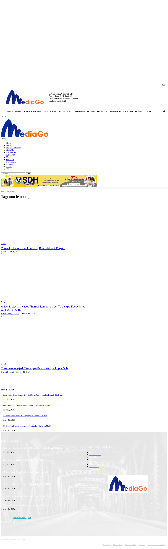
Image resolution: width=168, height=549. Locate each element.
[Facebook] (143, 83)
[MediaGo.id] (24, 136)
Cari (28, 174)
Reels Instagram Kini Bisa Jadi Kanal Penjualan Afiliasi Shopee (26, 405)
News (8, 143)
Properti (9, 164)
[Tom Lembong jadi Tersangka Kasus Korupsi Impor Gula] (44, 343)
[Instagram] (147, 83)
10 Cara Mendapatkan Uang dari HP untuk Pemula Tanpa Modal (27, 426)
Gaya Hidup (11, 150)
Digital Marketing (13, 148)
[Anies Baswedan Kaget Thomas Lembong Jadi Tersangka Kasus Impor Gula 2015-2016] (44, 281)
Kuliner (9, 157)
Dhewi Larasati (7, 372)
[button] (164, 110)
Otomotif (10, 159)
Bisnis (8, 145)
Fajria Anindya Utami (10, 313)
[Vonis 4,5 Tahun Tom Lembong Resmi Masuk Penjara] (44, 223)
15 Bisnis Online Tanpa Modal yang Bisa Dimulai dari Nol (25, 416)
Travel (9, 167)
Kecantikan (11, 152)
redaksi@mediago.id (22, 517)
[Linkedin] (151, 83)
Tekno (9, 169)
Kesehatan (10, 155)
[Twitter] (154, 83)
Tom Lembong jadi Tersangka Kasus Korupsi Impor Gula (34, 368)
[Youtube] (158, 83)
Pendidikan (11, 162)
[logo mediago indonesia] (25, 97)
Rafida (4, 252)
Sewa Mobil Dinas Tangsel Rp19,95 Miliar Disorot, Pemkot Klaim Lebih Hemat (33, 395)
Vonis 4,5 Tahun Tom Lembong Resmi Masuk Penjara (33, 248)
